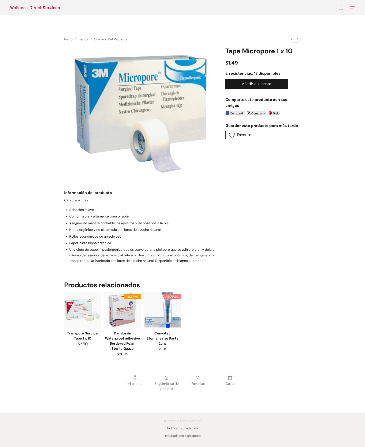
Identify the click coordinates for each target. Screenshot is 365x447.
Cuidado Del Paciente (110, 39)
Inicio (68, 39)
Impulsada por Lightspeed (183, 435)
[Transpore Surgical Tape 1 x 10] (82, 310)
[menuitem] (292, 39)
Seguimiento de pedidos (167, 386)
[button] (35, 7)
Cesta (230, 383)
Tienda (83, 39)
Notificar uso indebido (182, 428)
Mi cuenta (135, 383)
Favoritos (198, 383)
